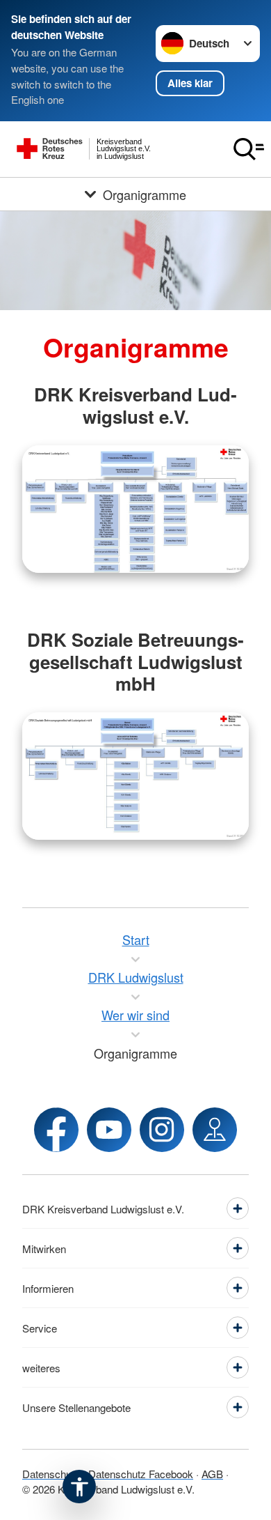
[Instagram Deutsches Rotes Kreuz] (162, 1129)
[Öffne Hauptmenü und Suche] (248, 149)
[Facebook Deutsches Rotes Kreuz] (56, 1129)
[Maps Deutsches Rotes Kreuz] (214, 1129)
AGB (212, 1473)
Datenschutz (51, 1473)
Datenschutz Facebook (140, 1473)
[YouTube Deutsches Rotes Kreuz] (109, 1129)
